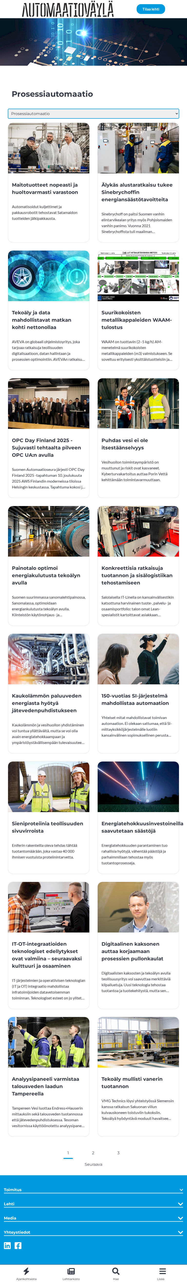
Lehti (9, 1204)
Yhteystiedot (17, 1232)
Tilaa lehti (150, 9)
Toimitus (13, 1189)
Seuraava (93, 1164)
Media (10, 1218)
